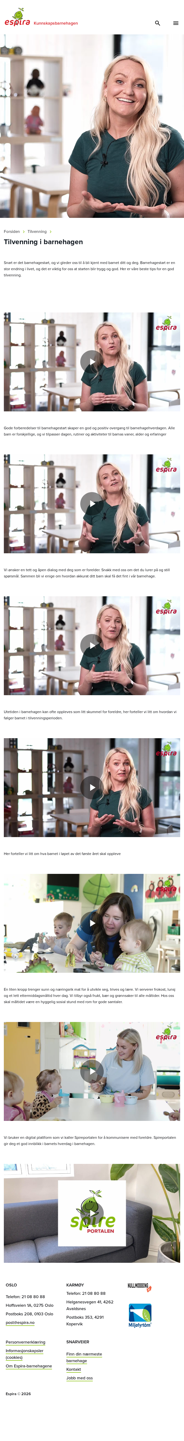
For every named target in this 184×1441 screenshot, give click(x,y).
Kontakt (73, 1369)
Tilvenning (37, 231)
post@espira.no (20, 1322)
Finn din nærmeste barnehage (84, 1357)
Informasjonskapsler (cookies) (24, 1354)
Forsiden (12, 231)
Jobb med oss (79, 1378)
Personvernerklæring (25, 1342)
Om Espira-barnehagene (29, 1366)
